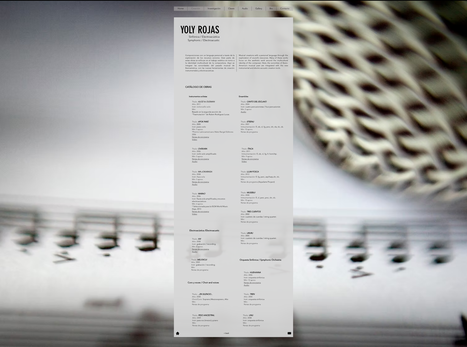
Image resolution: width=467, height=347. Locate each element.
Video (244, 161)
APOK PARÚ (203, 122)
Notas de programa (200, 211)
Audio (194, 184)
